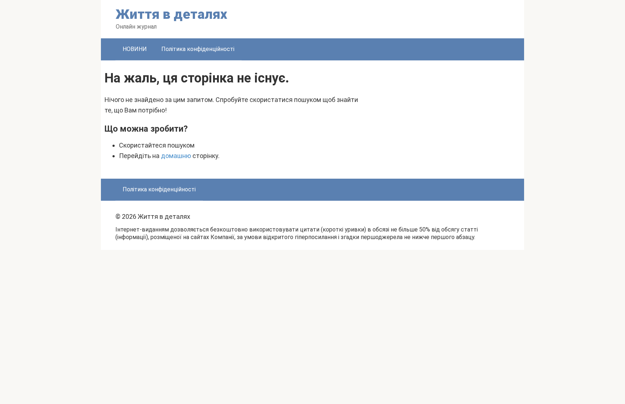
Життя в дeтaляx (171, 14)
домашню (176, 156)
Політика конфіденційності (197, 49)
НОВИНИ (135, 49)
